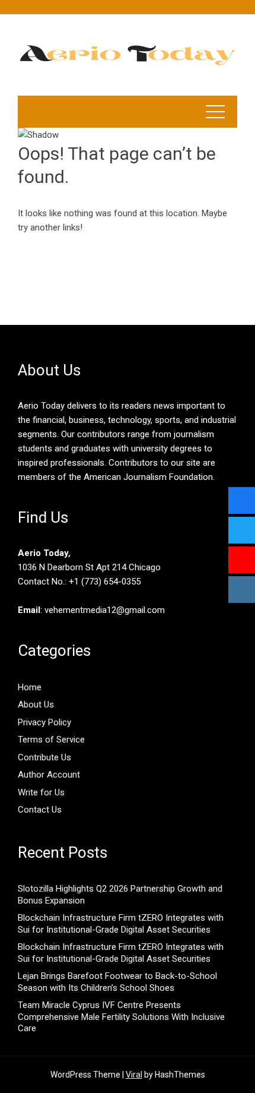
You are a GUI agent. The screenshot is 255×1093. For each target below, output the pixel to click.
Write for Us (41, 792)
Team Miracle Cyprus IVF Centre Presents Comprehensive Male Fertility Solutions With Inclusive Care (121, 1017)
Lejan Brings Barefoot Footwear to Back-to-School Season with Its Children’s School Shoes (117, 982)
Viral (134, 1074)
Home (30, 687)
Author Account (49, 774)
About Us (36, 704)
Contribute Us (44, 757)
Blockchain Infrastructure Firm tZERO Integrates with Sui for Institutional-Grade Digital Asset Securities (121, 923)
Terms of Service (51, 739)
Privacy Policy (44, 722)
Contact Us (40, 809)
